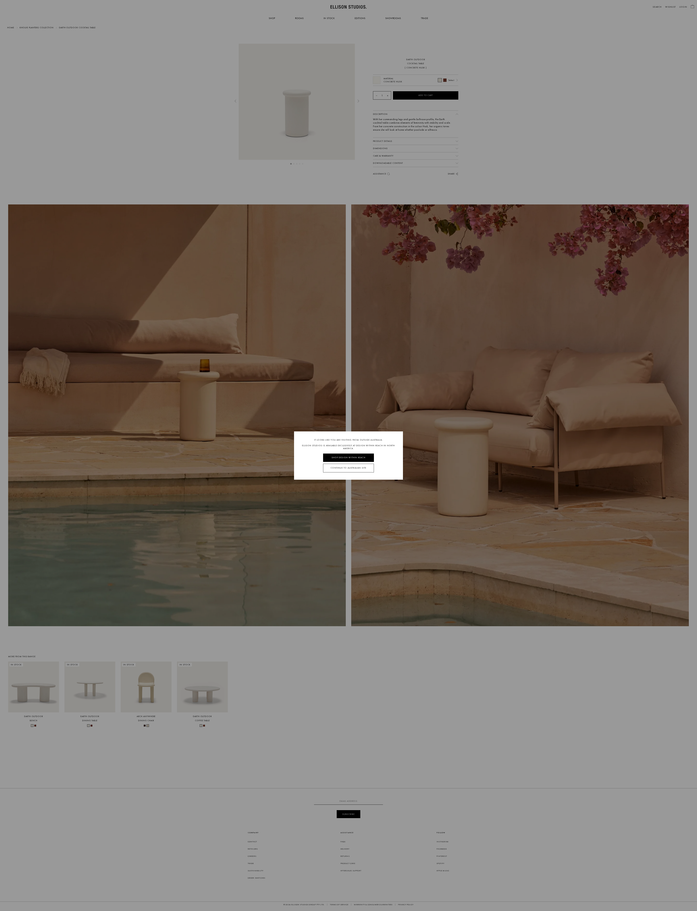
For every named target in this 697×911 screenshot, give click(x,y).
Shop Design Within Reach (348, 457)
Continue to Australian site (348, 467)
